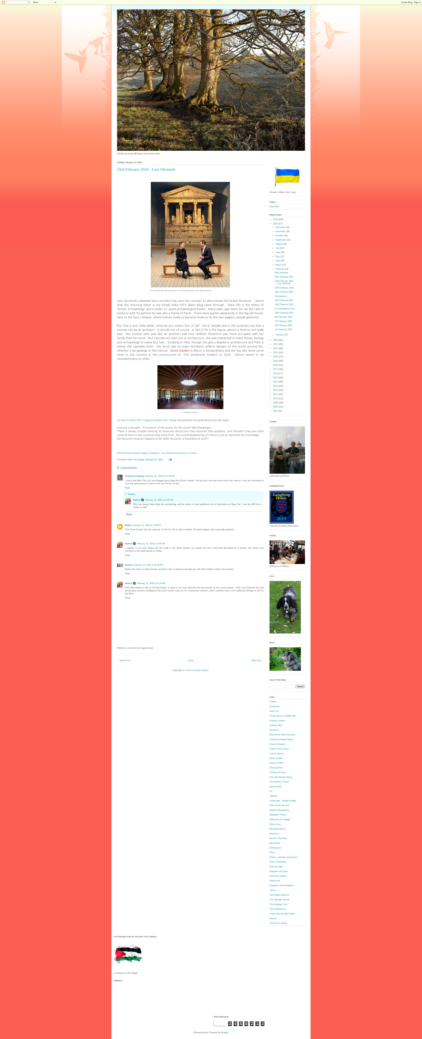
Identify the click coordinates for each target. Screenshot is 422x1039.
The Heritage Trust (278, 904)
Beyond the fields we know (282, 734)
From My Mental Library (281, 777)
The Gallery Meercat (279, 895)
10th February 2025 (284, 313)
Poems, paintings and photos (283, 857)
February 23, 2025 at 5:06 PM (151, 543)
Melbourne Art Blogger (280, 819)
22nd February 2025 (284, 288)
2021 (275, 352)
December (281, 227)
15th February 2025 (284, 300)
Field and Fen (276, 767)
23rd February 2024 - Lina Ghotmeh (285, 282)
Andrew (129, 565)
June (278, 252)
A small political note (285, 308)
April (278, 260)
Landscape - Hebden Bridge (283, 800)
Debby (128, 525)
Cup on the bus (277, 753)
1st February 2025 (283, 329)
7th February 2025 (283, 321)
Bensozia (274, 730)
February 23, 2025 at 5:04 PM (159, 500)
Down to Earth (276, 763)
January (280, 334)
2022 (275, 348)
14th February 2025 (284, 304)
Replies (131, 494)
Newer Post (125, 660)
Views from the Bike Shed (282, 913)
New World (275, 843)
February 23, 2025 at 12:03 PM (160, 476)
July (278, 248)
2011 (275, 394)
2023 (275, 344)
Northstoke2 (275, 848)
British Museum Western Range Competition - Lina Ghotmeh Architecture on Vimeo (156, 453)
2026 (275, 219)
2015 (275, 377)
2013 (275, 386)
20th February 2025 (284, 292)
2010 (275, 398)
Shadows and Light (279, 871)
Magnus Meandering (279, 810)
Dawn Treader (276, 758)
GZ (271, 791)
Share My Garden (278, 876)
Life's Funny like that (279, 805)
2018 (275, 365)
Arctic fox (274, 711)
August (279, 244)
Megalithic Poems (278, 814)
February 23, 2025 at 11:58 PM (148, 565)
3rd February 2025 (283, 325)
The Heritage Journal (279, 899)
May (278, 256)
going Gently (276, 786)
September (281, 240)
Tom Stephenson (278, 909)
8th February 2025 (283, 317)
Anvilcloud (274, 706)
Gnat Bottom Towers (279, 781)
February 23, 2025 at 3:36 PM (146, 525)
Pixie (272, 852)
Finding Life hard (277, 772)
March (279, 265)
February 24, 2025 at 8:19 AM (151, 583)
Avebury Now (276, 725)
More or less (275, 824)
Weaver (273, 918)
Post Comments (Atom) (197, 670)
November (281, 231)
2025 (275, 223)
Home (191, 660)
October (280, 235)
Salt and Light (276, 866)
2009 (275, 402)
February (280, 269)
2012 (275, 390)
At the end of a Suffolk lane (283, 716)
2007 (275, 411)
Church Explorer (277, 744)
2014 (275, 381)
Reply (127, 488)
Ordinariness (281, 296)
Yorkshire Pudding (134, 476)
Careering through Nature (281, 739)
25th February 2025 (284, 277)
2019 (275, 361)
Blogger (224, 1032)
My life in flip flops (278, 838)
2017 (275, 369)
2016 (275, 373)
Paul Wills (274, 206)
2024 (275, 340)
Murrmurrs (274, 833)
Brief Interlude (281, 272)
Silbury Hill (275, 881)
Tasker (273, 890)
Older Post (256, 660)
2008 (275, 406)
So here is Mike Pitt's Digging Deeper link (142, 420)
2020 (275, 356)
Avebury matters (277, 720)
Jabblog (273, 796)
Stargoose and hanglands (282, 885)
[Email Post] (170, 459)
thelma (136, 500)
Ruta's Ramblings (278, 862)
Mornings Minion (277, 829)
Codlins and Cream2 (279, 749)
